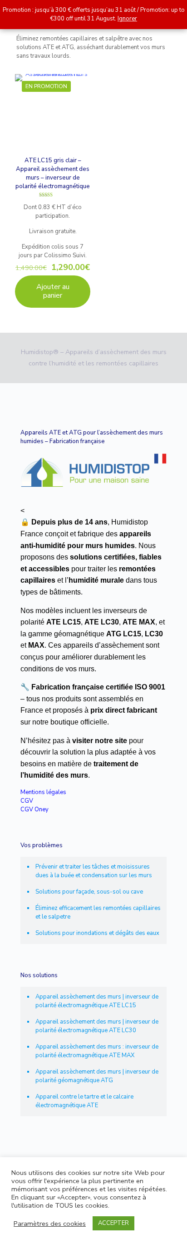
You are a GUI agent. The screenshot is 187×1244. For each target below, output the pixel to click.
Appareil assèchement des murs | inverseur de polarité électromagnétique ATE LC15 (96, 1001)
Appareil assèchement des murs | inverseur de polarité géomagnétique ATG (96, 1076)
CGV (26, 801)
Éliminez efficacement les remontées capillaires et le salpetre (98, 912)
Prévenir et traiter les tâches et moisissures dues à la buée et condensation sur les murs (93, 871)
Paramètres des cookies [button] (50, 1223)
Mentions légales (43, 792)
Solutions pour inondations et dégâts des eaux (97, 933)
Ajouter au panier (52, 291)
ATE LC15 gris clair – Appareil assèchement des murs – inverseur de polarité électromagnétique (52, 173)
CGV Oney (34, 809)
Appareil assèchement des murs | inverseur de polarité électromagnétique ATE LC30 (96, 1026)
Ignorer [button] (127, 19)
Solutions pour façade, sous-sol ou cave (89, 892)
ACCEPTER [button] (113, 1223)
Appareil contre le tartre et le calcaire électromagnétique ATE (84, 1101)
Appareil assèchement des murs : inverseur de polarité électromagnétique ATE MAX (96, 1051)
